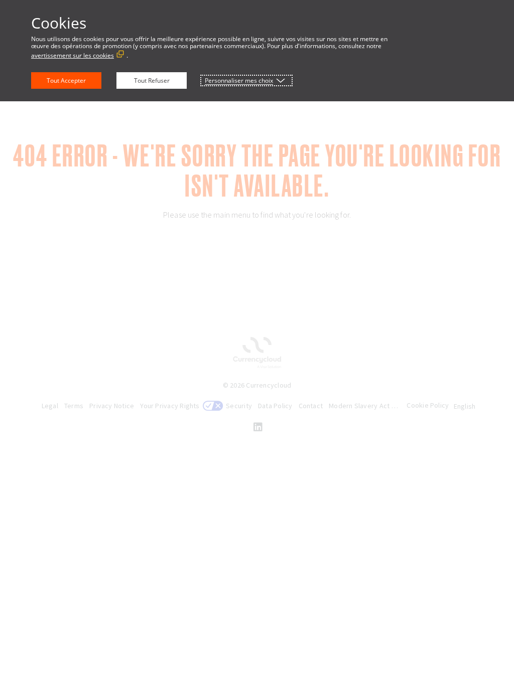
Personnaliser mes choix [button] (239, 80)
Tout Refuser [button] (152, 80)
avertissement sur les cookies (72, 55)
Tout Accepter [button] (66, 80)
